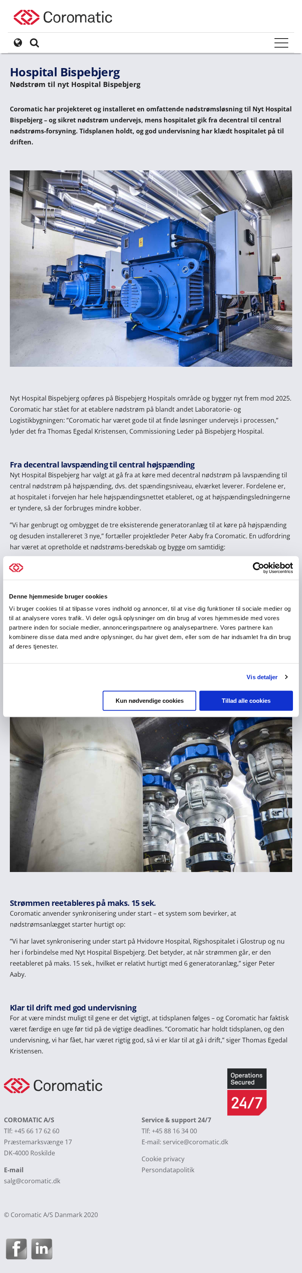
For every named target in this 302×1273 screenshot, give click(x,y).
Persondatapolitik (168, 1170)
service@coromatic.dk (195, 1142)
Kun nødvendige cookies (150, 700)
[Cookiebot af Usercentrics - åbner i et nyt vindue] (258, 568)
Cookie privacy (163, 1159)
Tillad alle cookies (246, 700)
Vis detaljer (262, 677)
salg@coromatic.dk (32, 1181)
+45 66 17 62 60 (36, 1131)
